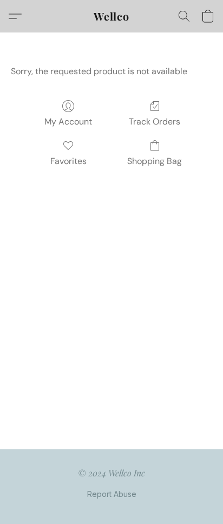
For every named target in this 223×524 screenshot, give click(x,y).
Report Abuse (111, 494)
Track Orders (154, 121)
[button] (111, 16)
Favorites (68, 161)
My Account (68, 121)
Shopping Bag (154, 161)
